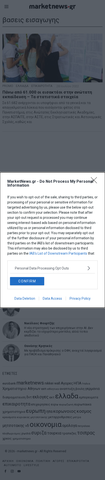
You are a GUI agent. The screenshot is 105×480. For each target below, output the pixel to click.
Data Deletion (24, 298)
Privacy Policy (80, 298)
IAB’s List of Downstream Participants (58, 253)
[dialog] (52, 240)
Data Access (52, 298)
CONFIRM (27, 281)
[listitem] (52, 268)
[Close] (95, 181)
